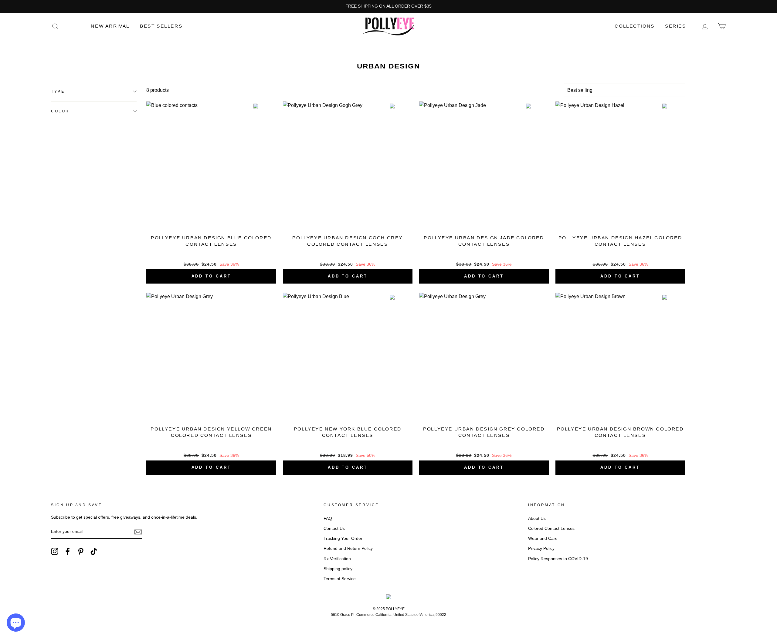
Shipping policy (338, 569)
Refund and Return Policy (348, 548)
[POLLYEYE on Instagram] (54, 551)
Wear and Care (543, 538)
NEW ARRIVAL (110, 26)
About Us (537, 518)
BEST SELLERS (161, 26)
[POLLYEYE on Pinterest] (80, 551)
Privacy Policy (541, 548)
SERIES (675, 26)
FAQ (328, 518)
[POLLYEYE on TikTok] (93, 551)
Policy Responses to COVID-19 (558, 559)
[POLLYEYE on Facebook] (67, 551)
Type (58, 91)
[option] (388, 6)
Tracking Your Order (343, 538)
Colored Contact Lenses (551, 528)
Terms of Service (340, 579)
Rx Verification (337, 559)
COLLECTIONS (635, 26)
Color (60, 111)
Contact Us (334, 528)
